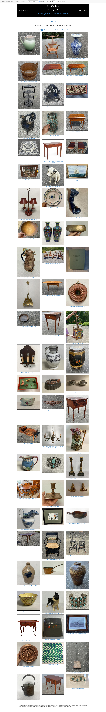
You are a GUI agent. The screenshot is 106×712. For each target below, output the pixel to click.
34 (57, 29)
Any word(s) (42, 1)
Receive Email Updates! (61, 1)
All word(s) (49, 1)
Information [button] (23, 1)
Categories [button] (17, 1)
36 (62, 29)
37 (64, 29)
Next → (68, 29)
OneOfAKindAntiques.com (7, 1)
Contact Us (53, 21)
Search (53, 1)
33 (55, 29)
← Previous (39, 29)
